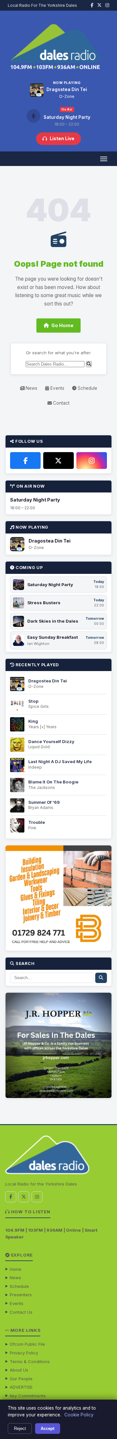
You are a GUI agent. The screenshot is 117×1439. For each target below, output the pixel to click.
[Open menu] (103, 158)
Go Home (62, 325)
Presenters (21, 1294)
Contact (61, 403)
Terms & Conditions (30, 1361)
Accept (47, 1428)
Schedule (86, 388)
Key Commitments (28, 1395)
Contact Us (21, 1312)
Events (56, 388)
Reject (20, 1428)
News (30, 388)
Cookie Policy (79, 1414)
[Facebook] (25, 460)
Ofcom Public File (27, 1344)
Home (15, 1269)
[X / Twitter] (58, 460)
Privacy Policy (24, 1352)
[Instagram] (91, 460)
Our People (21, 1378)
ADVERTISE (21, 1387)
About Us (19, 1369)
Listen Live (62, 138)
